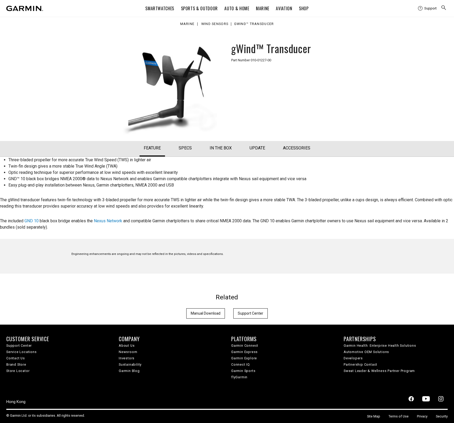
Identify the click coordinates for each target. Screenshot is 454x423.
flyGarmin (239, 377)
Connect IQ (240, 364)
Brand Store (16, 364)
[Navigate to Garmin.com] (24, 8)
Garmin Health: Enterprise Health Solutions (380, 346)
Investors (127, 358)
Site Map (373, 416)
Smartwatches (159, 8)
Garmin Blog (129, 371)
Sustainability (130, 364)
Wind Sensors (214, 24)
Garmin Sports (243, 371)
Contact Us (15, 358)
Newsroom (128, 352)
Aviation (284, 8)
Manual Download (205, 313)
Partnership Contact (360, 364)
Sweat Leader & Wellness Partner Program (379, 371)
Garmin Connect (244, 346)
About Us (127, 346)
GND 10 (31, 220)
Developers (353, 358)
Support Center (250, 313)
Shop (304, 8)
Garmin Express (244, 352)
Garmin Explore (244, 358)
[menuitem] (427, 8)
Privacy (422, 416)
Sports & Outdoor (199, 8)
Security (442, 416)
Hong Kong (15, 402)
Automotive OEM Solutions (366, 352)
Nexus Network (108, 220)
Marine (262, 8)
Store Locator (17, 371)
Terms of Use (399, 416)
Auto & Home (236, 8)
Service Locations (21, 352)
